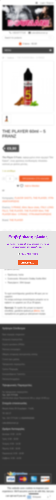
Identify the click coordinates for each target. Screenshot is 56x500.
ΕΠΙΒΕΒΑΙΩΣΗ (28, 263)
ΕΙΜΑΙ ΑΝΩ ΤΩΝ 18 (29, 254)
